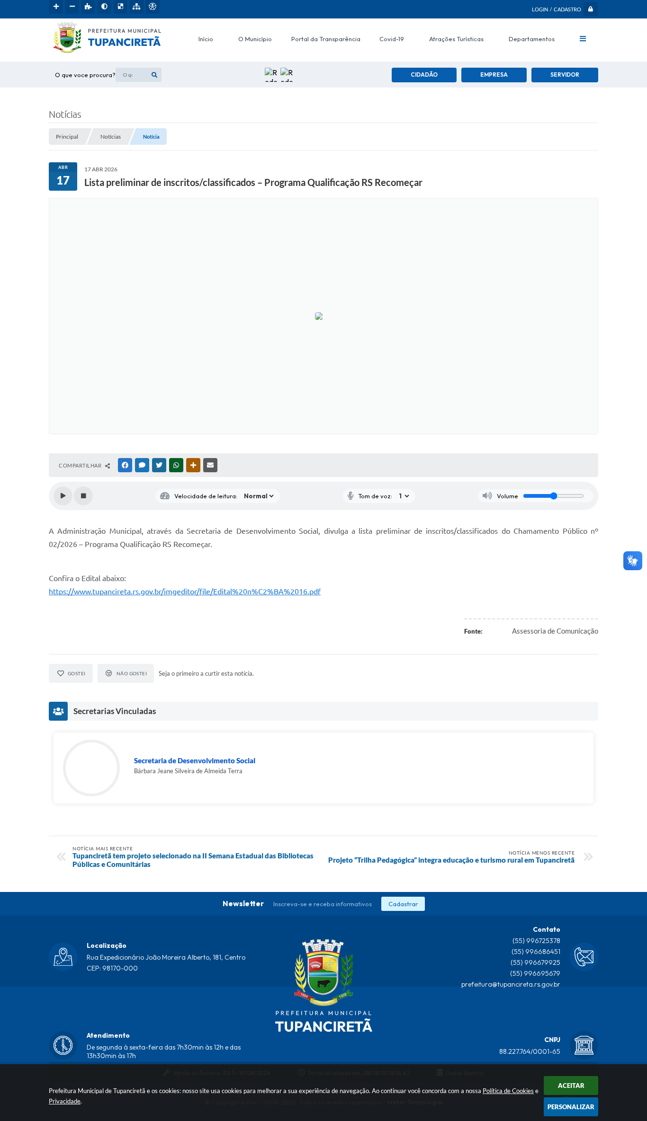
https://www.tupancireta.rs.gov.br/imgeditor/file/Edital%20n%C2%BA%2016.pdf (185, 591)
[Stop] (83, 495)
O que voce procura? (85, 75)
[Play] (63, 495)
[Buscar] (154, 75)
